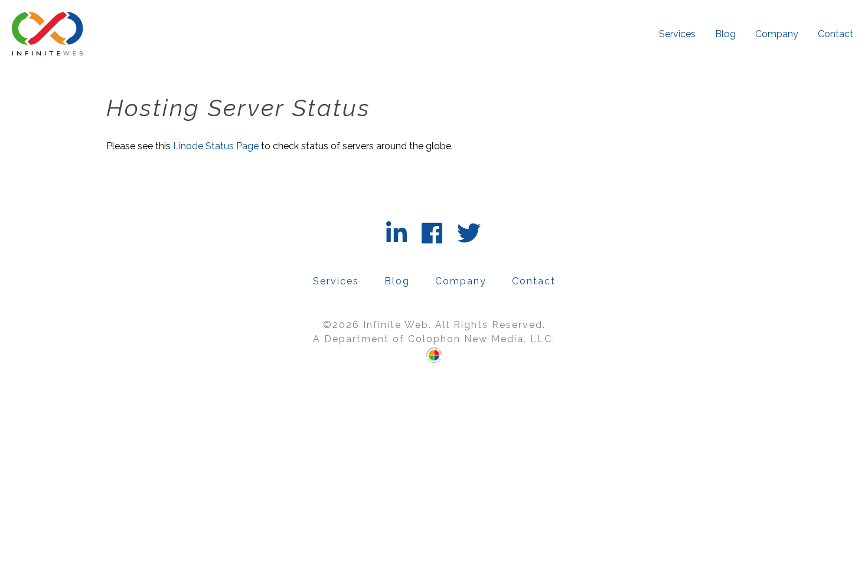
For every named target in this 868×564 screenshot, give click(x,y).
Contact (835, 34)
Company (776, 34)
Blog (725, 34)
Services (677, 34)
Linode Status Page (216, 146)
